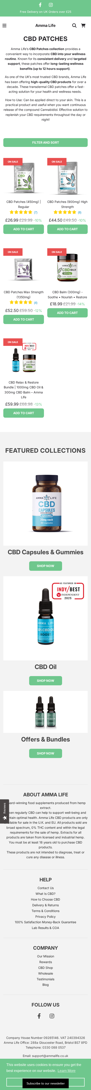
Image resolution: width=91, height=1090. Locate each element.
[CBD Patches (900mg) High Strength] (67, 178)
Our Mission (45, 956)
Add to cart (23, 229)
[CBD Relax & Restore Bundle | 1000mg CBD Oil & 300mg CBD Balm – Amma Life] (23, 358)
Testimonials (45, 979)
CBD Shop (45, 968)
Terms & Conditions (45, 911)
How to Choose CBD (45, 899)
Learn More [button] (67, 1071)
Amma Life (45, 25)
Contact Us (46, 888)
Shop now (45, 566)
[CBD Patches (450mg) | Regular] (23, 178)
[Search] (74, 25)
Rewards (45, 962)
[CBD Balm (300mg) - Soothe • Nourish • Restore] (67, 268)
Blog (45, 984)
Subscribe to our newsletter (46, 1083)
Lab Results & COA (45, 928)
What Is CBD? (45, 893)
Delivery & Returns (45, 905)
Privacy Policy (45, 916)
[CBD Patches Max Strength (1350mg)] (23, 268)
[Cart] (83, 25)
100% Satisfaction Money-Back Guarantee (45, 922)
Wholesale (45, 973)
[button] (23, 212)
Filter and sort (45, 142)
